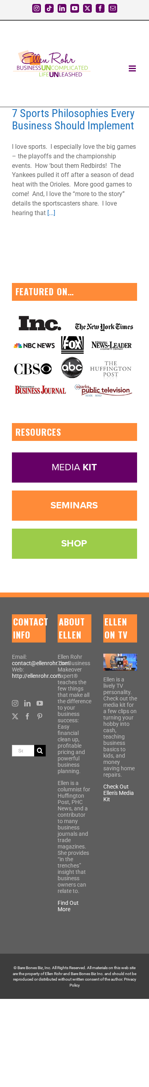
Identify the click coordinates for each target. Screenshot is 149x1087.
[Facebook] (27, 716)
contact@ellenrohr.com (41, 663)
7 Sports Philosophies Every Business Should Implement (73, 119)
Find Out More (68, 906)
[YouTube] (40, 703)
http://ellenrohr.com (36, 676)
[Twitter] (15, 716)
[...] (51, 213)
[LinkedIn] (27, 703)
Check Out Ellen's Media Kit (118, 792)
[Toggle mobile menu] (133, 68)
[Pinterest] (40, 716)
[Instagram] (15, 703)
